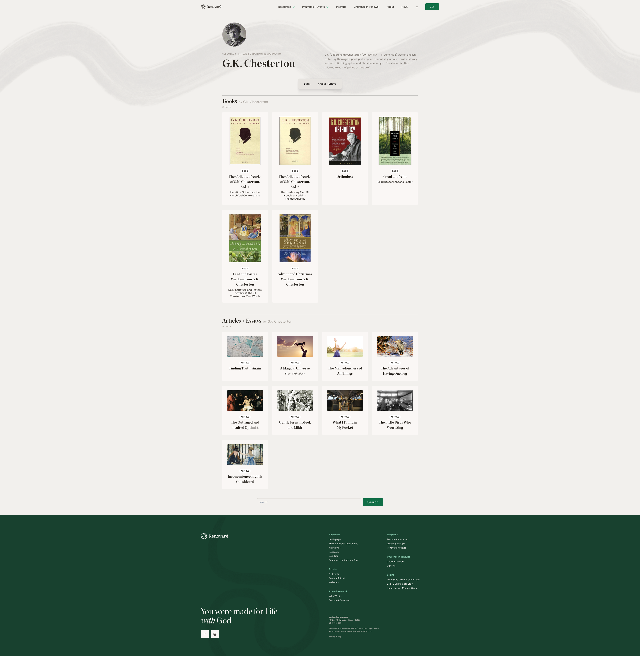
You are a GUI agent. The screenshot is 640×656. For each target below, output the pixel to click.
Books (307, 83)
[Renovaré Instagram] (215, 634)
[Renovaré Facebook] (205, 634)
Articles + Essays (327, 83)
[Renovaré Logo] (211, 7)
